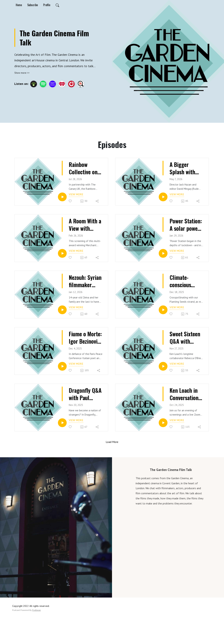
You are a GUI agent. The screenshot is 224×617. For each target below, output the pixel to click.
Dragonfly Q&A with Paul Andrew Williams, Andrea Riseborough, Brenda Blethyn (85, 394)
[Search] (57, 4)
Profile (46, 5)
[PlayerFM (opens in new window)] (71, 84)
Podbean (36, 610)
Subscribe (32, 5)
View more (76, 194)
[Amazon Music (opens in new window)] (52, 84)
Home (19, 5)
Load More (112, 442)
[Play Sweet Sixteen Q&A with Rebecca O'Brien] (163, 366)
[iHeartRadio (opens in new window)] (62, 84)
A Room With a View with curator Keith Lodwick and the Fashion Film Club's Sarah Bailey (85, 224)
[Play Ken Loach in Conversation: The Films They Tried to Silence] (163, 423)
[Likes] (70, 201)
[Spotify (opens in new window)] (43, 84)
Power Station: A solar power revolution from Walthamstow (186, 224)
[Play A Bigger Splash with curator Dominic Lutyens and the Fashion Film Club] (163, 197)
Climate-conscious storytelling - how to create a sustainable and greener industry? (185, 281)
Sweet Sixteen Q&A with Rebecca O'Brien (185, 337)
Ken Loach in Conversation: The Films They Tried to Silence (186, 394)
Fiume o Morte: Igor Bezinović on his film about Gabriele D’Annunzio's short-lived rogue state (85, 337)
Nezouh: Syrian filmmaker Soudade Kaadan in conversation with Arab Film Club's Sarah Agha (85, 281)
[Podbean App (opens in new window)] (33, 84)
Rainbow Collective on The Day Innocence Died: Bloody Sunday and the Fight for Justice (85, 168)
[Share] (97, 201)
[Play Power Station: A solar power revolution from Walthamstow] (163, 253)
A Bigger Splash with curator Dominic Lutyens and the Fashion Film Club (183, 168)
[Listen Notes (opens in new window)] (81, 84)
